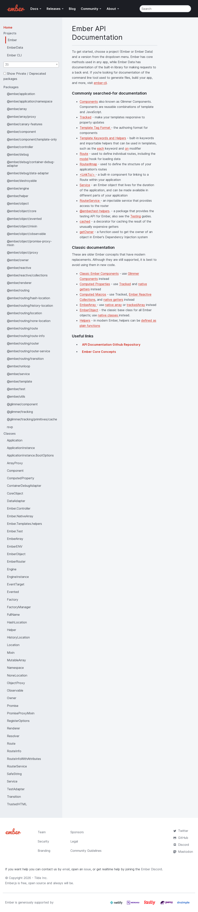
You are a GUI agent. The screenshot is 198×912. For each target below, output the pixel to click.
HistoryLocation (18, 637)
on (127, 148)
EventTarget (15, 584)
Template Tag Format (95, 128)
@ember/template (19, 381)
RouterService (17, 766)
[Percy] (167, 904)
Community (89, 9)
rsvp (10, 427)
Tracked (85, 117)
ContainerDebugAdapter (24, 486)
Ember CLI (14, 55)
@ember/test (16, 389)
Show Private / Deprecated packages (24, 76)
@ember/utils (16, 396)
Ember (12, 40)
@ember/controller (20, 147)
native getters (113, 299)
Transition (14, 797)
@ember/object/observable (26, 234)
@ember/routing (18, 290)
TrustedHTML (17, 804)
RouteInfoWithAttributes (24, 759)
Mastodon (185, 852)
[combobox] (31, 65)
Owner (11, 698)
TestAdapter (16, 789)
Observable (15, 690)
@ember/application (21, 94)
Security (43, 841)
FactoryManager (19, 607)
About (111, 9)
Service (12, 781)
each (100, 148)
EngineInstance (18, 577)
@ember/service (18, 374)
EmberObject (16, 554)
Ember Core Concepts (99, 352)
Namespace (15, 668)
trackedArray (136, 305)
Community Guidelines (86, 851)
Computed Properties (95, 284)
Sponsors (77, 832)
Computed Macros (93, 294)
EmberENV (14, 546)
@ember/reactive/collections (27, 275)
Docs (34, 9)
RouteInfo (14, 751)
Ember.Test (15, 531)
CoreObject (15, 493)
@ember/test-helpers (94, 211)
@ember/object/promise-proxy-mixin (29, 243)
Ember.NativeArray (20, 516)
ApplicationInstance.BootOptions (30, 455)
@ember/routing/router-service (28, 351)
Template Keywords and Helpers (103, 138)
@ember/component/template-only (32, 139)
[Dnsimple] (183, 904)
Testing (135, 216)
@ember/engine (18, 188)
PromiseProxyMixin (20, 713)
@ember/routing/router (23, 343)
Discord (183, 845)
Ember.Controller (18, 508)
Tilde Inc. (40, 878)
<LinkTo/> (88, 174)
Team (42, 832)
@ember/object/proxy (22, 252)
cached (85, 221)
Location (13, 645)
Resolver (13, 736)
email (66, 869)
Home (7, 27)
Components (89, 101)
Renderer (13, 728)
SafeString (14, 774)
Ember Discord (151, 869)
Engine (11, 569)
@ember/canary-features (24, 124)
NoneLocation (17, 675)
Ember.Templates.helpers (24, 524)
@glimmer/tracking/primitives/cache (32, 419)
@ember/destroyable (22, 181)
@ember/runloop (18, 366)
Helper (11, 630)
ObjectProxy (16, 683)
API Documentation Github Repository (111, 344)
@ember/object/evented (24, 219)
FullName (13, 614)
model (84, 159)
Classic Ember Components (99, 273)
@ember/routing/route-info (26, 336)
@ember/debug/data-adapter (28, 173)
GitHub (183, 838)
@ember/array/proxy (21, 117)
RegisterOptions (18, 721)
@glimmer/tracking (20, 412)
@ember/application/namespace (29, 101)
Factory (12, 599)
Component (15, 471)
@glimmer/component (22, 404)
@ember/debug (18, 154)
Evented (13, 592)
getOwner (87, 232)
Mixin (11, 653)
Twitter (183, 831)
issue (87, 869)
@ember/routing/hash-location (28, 298)
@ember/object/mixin (22, 226)
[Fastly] (150, 904)
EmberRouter (16, 561)
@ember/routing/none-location (28, 321)
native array (113, 305)
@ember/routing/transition (25, 359)
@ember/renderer (19, 283)
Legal (74, 841)
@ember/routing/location (24, 313)
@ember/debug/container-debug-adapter (31, 163)
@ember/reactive (19, 268)
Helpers (85, 320)
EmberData (15, 47)
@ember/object (18, 203)
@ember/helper (17, 196)
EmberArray (15, 539)
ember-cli (100, 83)
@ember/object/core (21, 211)
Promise (12, 706)
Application (14, 440)
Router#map (88, 164)
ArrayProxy (15, 463)
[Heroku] (133, 904)
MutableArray (16, 660)
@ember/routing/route (22, 328)
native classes (108, 315)
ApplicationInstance (21, 448)
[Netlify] (116, 904)
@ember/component (21, 132)
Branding (44, 851)
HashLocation (17, 622)
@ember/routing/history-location (30, 305)
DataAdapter (16, 501)
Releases (54, 9)
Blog (72, 9)
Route (11, 743)
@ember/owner (18, 260)
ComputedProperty (20, 478)
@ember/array (17, 109)
